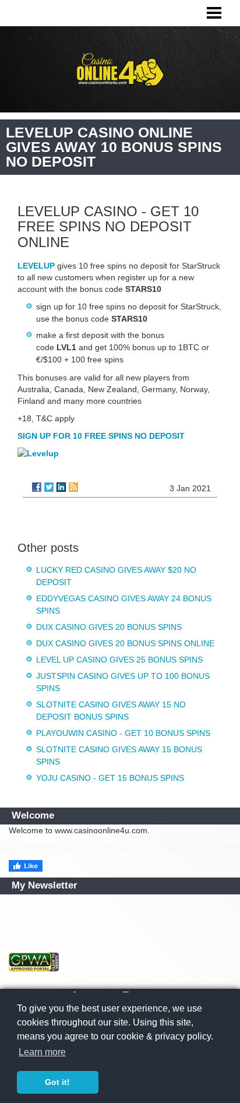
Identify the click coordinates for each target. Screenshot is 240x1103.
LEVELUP (36, 265)
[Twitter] (49, 487)
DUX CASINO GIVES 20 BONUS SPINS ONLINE (125, 643)
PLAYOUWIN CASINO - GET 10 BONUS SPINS (123, 733)
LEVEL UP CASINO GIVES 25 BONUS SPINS (119, 659)
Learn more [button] (42, 1052)
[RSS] (73, 487)
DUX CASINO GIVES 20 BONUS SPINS (109, 627)
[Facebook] (36, 487)
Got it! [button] (57, 1082)
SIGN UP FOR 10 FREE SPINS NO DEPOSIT (101, 436)
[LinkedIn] (61, 487)
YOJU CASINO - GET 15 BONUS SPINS (110, 778)
